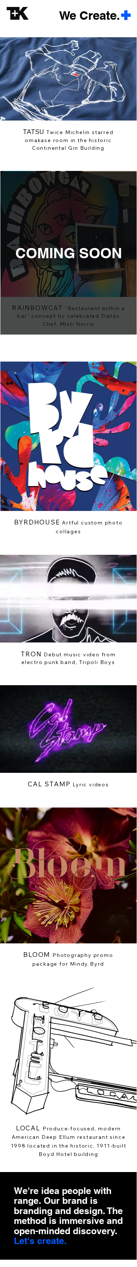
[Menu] (126, 15)
